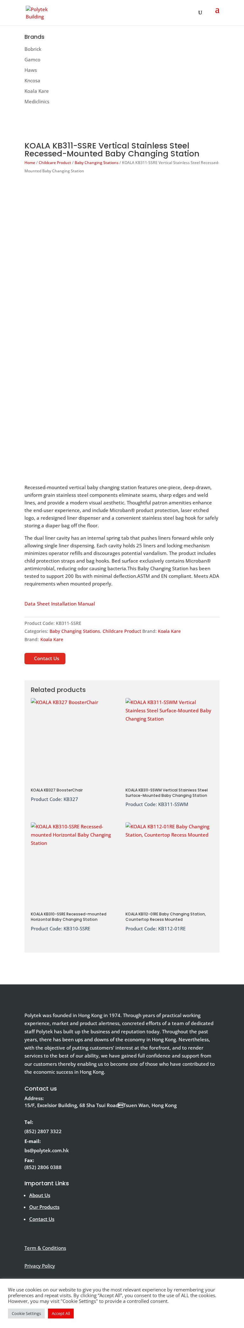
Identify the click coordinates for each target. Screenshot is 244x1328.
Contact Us (46, 658)
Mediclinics (36, 101)
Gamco (32, 59)
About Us (39, 1195)
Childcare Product (55, 162)
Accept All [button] (61, 1313)
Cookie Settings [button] (26, 1313)
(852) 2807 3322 (43, 1131)
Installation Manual (73, 603)
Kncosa (32, 80)
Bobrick (32, 49)
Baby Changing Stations (97, 162)
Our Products (44, 1207)
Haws (30, 70)
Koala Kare (36, 91)
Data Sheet (37, 603)
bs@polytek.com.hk (46, 1150)
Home (29, 162)
